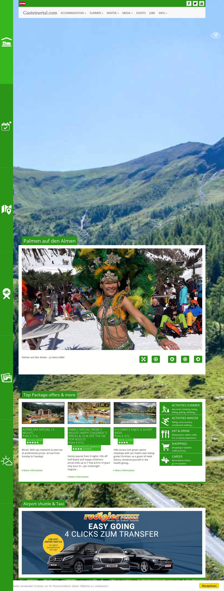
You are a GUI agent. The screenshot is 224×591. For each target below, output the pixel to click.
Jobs (152, 13)
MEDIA (126, 13)
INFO (162, 13)
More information (33, 470)
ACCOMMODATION (72, 13)
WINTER (112, 13)
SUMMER (96, 13)
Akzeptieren (209, 586)
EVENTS (141, 13)
